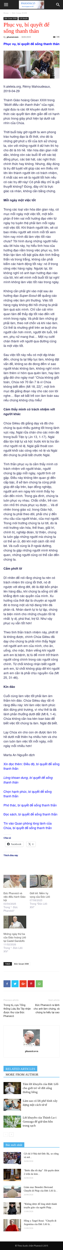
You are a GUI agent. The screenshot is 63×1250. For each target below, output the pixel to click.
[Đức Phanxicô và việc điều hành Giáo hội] (15, 881)
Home (6, 13)
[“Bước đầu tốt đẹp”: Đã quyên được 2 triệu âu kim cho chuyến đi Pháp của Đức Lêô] (12, 1175)
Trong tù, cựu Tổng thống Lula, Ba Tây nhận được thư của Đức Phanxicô (17, 1010)
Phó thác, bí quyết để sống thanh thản (30, 805)
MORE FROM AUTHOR (22, 1074)
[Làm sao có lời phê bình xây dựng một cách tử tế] (12, 1105)
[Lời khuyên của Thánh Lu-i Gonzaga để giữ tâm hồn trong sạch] (12, 1122)
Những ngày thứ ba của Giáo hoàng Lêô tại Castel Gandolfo (15, 937)
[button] (58, 4)
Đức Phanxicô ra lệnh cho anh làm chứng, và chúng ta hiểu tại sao (46, 1008)
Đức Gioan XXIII (19, 13)
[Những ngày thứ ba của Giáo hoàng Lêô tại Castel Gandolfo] (15, 922)
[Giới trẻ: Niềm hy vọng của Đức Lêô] (41, 881)
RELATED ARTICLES (20, 1069)
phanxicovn (13, 37)
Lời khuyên (24, 18)
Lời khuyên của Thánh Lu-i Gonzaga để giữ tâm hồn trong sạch (40, 1121)
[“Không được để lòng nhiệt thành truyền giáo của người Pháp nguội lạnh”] (12, 1208)
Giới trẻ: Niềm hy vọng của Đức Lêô (40, 894)
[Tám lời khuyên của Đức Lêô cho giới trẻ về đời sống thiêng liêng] (12, 1088)
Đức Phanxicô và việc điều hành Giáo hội (15, 896)
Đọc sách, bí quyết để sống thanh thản (30, 814)
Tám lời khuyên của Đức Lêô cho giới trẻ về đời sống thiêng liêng (40, 1088)
